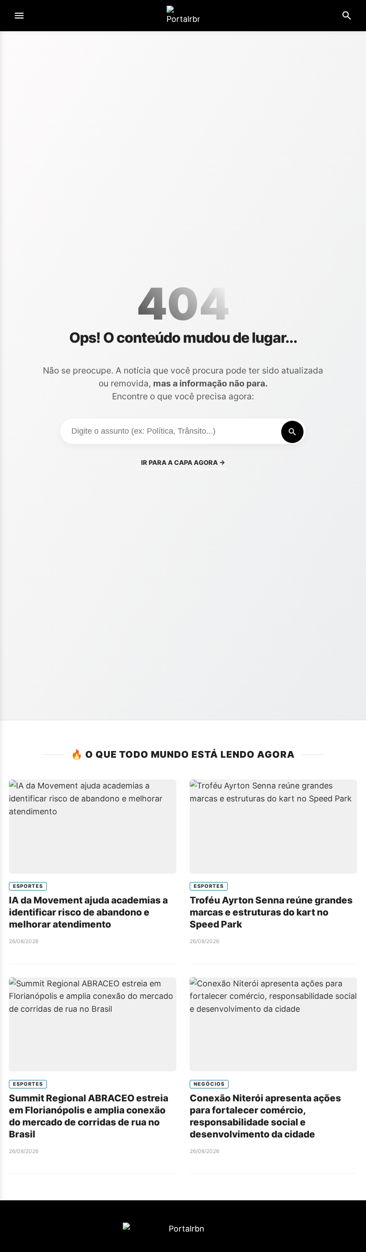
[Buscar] (292, 432)
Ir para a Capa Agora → (183, 462)
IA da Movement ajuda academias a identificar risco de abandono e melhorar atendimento (88, 912)
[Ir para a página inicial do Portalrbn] (183, 16)
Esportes (28, 886)
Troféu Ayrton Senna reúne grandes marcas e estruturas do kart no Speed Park (271, 912)
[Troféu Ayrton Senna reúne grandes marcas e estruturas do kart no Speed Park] (273, 827)
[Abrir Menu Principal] (19, 15)
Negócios (209, 1084)
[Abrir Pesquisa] (347, 15)
